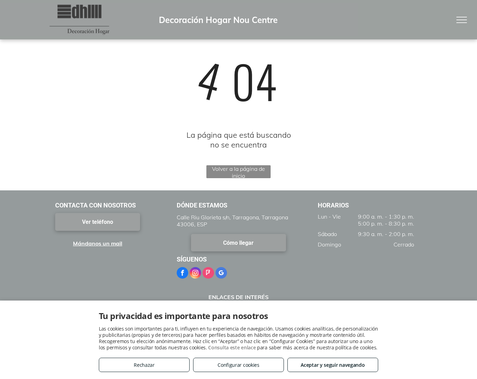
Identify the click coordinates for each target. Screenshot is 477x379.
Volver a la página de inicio (238, 171)
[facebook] (182, 273)
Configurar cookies (238, 365)
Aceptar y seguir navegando (333, 365)
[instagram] (195, 273)
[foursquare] (208, 273)
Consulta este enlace (232, 347)
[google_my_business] (221, 273)
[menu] (462, 20)
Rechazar (144, 365)
